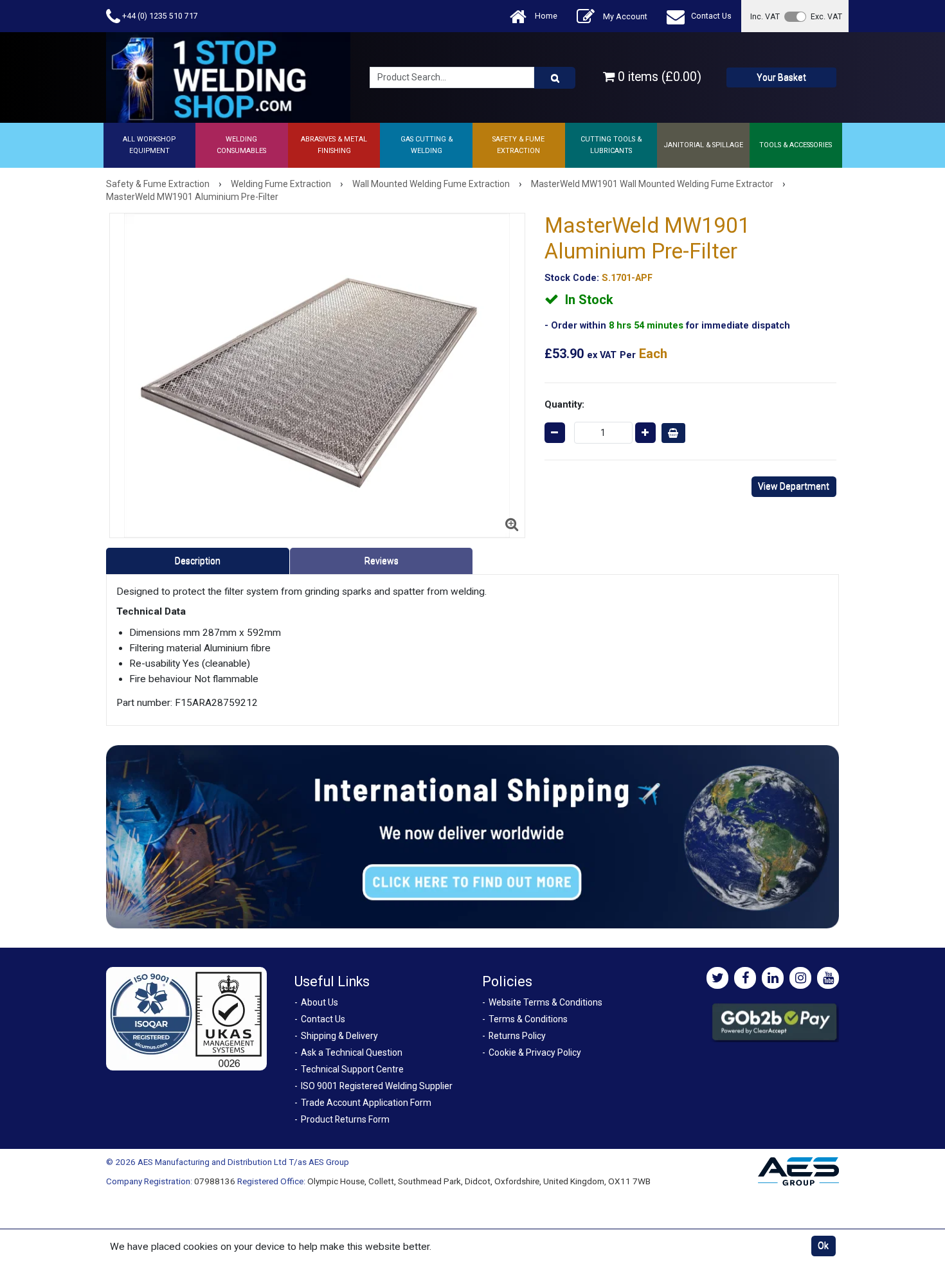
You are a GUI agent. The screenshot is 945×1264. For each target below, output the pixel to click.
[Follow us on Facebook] (745, 978)
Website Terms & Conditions (545, 1002)
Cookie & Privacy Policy (535, 1052)
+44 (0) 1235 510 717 (159, 16)
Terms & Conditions (528, 1019)
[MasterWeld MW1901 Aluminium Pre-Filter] (317, 375)
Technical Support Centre (352, 1069)
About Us (319, 1002)
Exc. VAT (826, 16)
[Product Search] (554, 78)
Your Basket (781, 77)
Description (198, 560)
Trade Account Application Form (366, 1102)
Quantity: (564, 404)
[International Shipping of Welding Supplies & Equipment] (472, 836)
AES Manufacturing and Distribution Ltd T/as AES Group (243, 1162)
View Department (793, 486)
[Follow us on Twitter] (717, 978)
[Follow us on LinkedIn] (773, 978)
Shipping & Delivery (339, 1036)
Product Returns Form (345, 1119)
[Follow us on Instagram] (800, 978)
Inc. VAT (765, 16)
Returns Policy (517, 1036)
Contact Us (711, 16)
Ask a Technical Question (351, 1052)
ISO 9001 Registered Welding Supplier (377, 1086)
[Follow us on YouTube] (828, 978)
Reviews (381, 560)
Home (545, 16)
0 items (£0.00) (658, 76)
